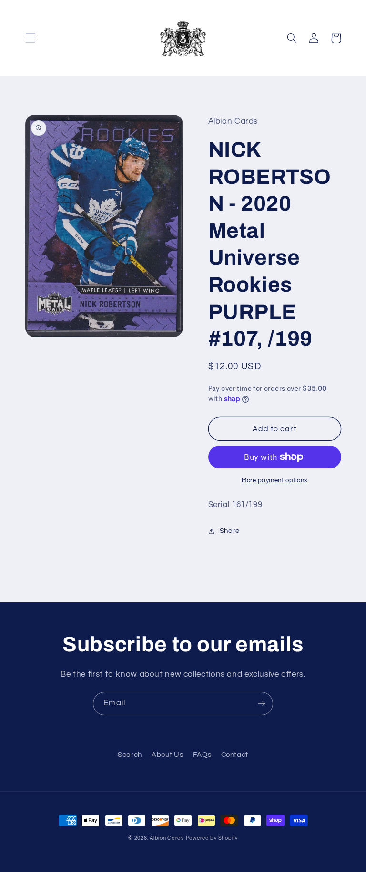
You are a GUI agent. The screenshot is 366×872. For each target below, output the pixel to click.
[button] (30, 38)
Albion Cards (167, 837)
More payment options (274, 481)
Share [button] (230, 530)
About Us (167, 754)
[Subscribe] (262, 703)
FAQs (202, 754)
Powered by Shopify (212, 837)
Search (130, 754)
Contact (234, 754)
